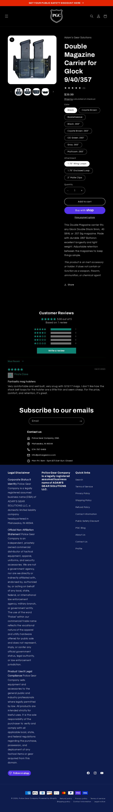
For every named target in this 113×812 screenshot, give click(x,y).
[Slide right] (53, 92)
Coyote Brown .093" (78, 131)
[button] (6, 16)
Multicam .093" (76, 152)
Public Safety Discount (87, 521)
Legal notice (99, 801)
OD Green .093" (76, 138)
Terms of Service (84, 487)
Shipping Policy (83, 500)
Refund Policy (82, 507)
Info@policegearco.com (44, 455)
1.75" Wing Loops (77, 164)
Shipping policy (63, 801)
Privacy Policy (82, 493)
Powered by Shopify (48, 798)
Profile (78, 549)
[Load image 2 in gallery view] (27, 91)
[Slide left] (11, 92)
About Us (80, 535)
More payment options (85, 217)
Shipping (68, 99)
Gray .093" (73, 145)
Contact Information (86, 514)
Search (79, 480)
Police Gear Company (28, 798)
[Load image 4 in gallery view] (45, 91)
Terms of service (97, 798)
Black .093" (74, 124)
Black (71, 110)
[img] (15, 369)
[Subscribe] (80, 421)
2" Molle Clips (75, 177)
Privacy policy (81, 798)
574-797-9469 (39, 449)
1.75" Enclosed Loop (79, 170)
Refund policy (66, 798)
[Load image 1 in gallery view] (18, 91)
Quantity (68, 185)
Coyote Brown (89, 110)
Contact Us (81, 542)
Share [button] (71, 285)
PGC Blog (80, 528)
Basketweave (75, 117)
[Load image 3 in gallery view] (36, 91)
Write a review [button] (56, 350)
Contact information (82, 801)
